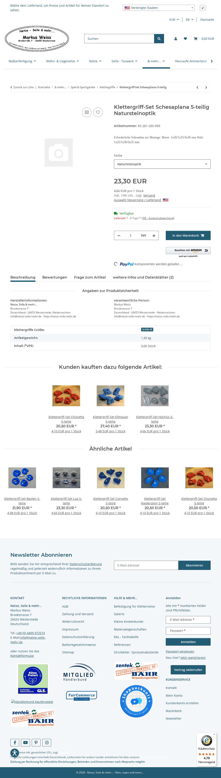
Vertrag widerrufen (188, 670)
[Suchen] (159, 38)
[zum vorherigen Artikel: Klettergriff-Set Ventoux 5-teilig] (197, 87)
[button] (175, 38)
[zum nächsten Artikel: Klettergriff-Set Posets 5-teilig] (206, 87)
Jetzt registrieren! (193, 658)
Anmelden (188, 642)
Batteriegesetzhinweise (79, 645)
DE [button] (188, 20)
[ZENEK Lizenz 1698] (32, 718)
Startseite (207, 20)
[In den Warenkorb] (13, 101)
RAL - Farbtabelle (126, 637)
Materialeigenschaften (130, 629)
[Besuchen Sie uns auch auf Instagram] (46, 742)
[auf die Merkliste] (98, 112)
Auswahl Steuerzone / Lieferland (138, 200)
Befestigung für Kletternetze (134, 606)
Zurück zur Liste (23, 87)
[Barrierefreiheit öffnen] (14, 753)
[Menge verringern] (119, 235)
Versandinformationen (153, 757)
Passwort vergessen (180, 651)
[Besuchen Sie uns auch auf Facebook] (14, 742)
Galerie (119, 614)
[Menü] (214, 735)
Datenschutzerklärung (86, 564)
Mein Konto (174, 695)
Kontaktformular (22, 656)
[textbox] (158, 8)
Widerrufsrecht (73, 621)
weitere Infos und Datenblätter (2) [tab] (143, 277)
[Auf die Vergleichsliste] (87, 112)
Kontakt (171, 688)
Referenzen (122, 645)
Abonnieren (194, 565)
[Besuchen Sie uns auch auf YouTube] (25, 742)
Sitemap (68, 652)
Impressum (70, 629)
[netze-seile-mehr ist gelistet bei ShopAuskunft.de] (136, 701)
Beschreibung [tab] (22, 277)
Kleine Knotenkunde (128, 621)
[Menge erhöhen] (154, 235)
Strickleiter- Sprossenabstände (136, 652)
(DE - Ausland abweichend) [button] (158, 218)
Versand (149, 195)
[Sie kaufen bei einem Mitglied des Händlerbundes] (79, 672)
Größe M (147, 329)
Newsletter (174, 718)
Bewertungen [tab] (54, 277)
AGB (65, 606)
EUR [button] (172, 20)
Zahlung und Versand (77, 614)
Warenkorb (174, 711)
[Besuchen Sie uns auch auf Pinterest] (36, 742)
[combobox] (159, 8)
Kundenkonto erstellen (182, 703)
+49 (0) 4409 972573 (30, 633)
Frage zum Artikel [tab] (90, 277)
